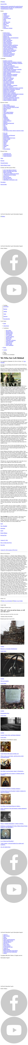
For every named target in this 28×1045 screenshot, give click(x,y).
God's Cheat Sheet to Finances (9, 170)
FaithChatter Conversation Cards (10, 179)
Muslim (18, 7)
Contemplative (11, 6)
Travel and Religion (7, 56)
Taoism (4, 146)
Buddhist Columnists (7, 60)
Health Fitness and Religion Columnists (11, 71)
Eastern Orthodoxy (7, 120)
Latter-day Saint (13, 7)
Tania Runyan (9, 342)
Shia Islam (5, 141)
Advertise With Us (7, 942)
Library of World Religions (9, 106)
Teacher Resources (7, 156)
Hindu (5, 7)
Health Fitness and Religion (9, 51)
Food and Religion (7, 34)
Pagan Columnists (7, 84)
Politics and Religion (7, 42)
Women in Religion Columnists (10, 100)
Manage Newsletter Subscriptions (10, 950)
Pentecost (5, 316)
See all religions (6, 149)
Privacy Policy (6, 944)
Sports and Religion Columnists (10, 95)
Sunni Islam (5, 145)
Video (2, 158)
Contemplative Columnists (9, 65)
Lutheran (5, 128)
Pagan (4, 27)
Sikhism (5, 142)
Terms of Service (7, 945)
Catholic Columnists (7, 64)
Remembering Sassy (5, 713)
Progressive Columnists (8, 86)
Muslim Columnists (7, 80)
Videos (4, 111)
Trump (4, 314)
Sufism (4, 144)
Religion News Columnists (9, 90)
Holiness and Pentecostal (8, 123)
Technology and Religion (8, 55)
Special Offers (4, 4)
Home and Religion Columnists (10, 75)
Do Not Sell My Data (8, 947)
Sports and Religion (7, 35)
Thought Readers (4, 163)
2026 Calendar (6, 104)
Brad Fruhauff (9, 334)
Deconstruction (6, 318)
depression (3, 528)
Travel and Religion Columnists (10, 99)
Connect (5, 349)
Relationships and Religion (9, 53)
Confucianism (6, 119)
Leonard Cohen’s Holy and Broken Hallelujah (10, 735)
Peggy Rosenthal (9, 341)
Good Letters (3, 651)
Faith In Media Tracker (5, 165)
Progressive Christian (8, 8)
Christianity (5, 118)
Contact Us (5, 948)
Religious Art (6, 36)
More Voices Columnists (8, 78)
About (6, 325)
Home (4, 323)
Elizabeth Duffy (9, 332)
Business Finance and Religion (10, 46)
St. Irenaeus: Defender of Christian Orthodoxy (10, 788)
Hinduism (5, 122)
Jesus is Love (6, 176)
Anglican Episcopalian (8, 113)
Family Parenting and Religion (9, 50)
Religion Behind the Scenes (9, 137)
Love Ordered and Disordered (7, 841)
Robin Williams (4, 533)
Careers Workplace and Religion (10, 47)
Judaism (5, 127)
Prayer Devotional (7, 177)
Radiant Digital (6, 949)
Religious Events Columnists (9, 92)
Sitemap (5, 953)
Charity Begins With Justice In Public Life (10, 753)
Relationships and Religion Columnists (11, 89)
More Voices (6, 23)
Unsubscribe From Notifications (10, 951)
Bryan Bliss (8, 330)
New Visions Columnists (8, 81)
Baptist (4, 115)
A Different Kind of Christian (9, 174)
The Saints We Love (7, 178)
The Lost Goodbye (5, 681)
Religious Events (7, 39)
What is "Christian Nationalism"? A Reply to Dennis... (12, 823)
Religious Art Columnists (8, 91)
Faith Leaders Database (8, 112)
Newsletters (3, 182)
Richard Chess (9, 331)
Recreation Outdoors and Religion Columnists (13, 87)
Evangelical (16, 6)
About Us (5, 934)
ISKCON (5, 124)
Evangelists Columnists (8, 68)
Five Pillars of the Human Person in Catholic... (11, 806)
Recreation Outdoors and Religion (10, 45)
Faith (2, 523)
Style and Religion (7, 41)
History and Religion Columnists (10, 74)
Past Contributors (9, 345)
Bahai (4, 114)
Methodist (5, 129)
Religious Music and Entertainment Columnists (13, 94)
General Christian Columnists (9, 70)
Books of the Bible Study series (10, 171)
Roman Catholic (6, 139)
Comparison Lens (7, 153)
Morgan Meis (9, 337)
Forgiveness (5, 306)
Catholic (6, 6)
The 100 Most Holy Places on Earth (11, 107)
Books (4, 347)
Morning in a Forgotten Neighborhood (9, 648)
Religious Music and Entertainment (10, 37)
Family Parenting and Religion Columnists (12, 69)
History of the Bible (7, 172)
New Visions (6, 25)
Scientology (5, 140)
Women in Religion (7, 43)
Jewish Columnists (7, 76)
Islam (4, 125)
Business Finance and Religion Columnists (12, 62)
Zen (4, 147)
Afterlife (5, 311)
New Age (5, 133)
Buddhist (2, 6)
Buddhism (5, 117)
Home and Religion (7, 52)
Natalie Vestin (9, 344)
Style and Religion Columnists (9, 96)
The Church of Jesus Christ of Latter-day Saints (13, 130)
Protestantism (6, 136)
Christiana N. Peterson (11, 340)
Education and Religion (8, 48)
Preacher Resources (7, 154)
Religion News (6, 32)
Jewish (8, 7)
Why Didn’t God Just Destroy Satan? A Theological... (12, 771)
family (2, 530)
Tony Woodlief (4, 526)
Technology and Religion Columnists (11, 97)
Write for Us (6, 943)
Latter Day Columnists (8, 79)
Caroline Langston (10, 336)
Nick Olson (8, 339)
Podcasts (5, 109)
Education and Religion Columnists (10, 67)
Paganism (5, 134)
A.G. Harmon (9, 335)
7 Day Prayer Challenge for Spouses (11, 173)
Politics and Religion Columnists (10, 85)
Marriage (5, 309)
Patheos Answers (7, 108)
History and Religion (7, 40)
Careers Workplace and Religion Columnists (12, 63)
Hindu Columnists (7, 73)
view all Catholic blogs (5, 847)
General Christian (7, 18)
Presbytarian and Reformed (9, 135)
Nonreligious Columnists (8, 83)
